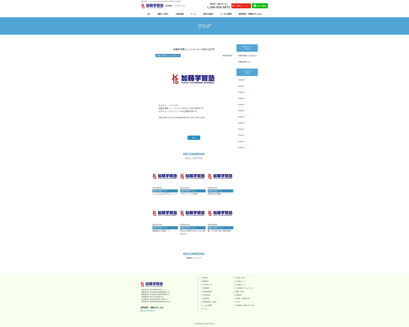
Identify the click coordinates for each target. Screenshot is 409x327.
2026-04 (241, 104)
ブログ (238, 302)
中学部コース (207, 284)
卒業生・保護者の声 (243, 298)
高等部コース (240, 284)
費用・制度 (240, 291)
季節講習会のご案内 (209, 302)
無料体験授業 (207, 291)
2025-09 (241, 147)
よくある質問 (226, 14)
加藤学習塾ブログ (245, 62)
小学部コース (240, 281)
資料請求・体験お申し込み (250, 14)
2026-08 (241, 80)
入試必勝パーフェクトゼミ (245, 288)
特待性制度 (206, 295)
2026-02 (241, 117)
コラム (205, 309)
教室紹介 (239, 295)
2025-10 (241, 141)
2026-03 (241, 111)
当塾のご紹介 (162, 14)
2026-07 (241, 86)
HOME (205, 278)
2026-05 (241, 98)
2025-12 (241, 129)
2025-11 (241, 135)
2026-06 (241, 92)
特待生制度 (208, 14)
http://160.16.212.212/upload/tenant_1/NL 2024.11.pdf (181, 117)
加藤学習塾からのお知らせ (247, 56)
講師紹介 (206, 281)
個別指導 (206, 288)
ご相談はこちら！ (242, 6)
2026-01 (241, 123)
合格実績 (179, 14)
